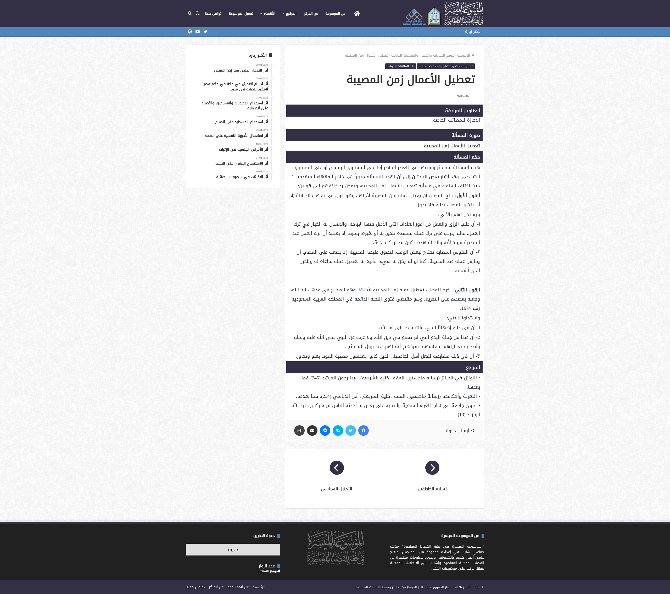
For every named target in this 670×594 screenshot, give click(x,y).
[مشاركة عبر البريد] (312, 430)
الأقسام (269, 13)
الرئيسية (464, 55)
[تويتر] (350, 430)
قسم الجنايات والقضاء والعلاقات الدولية (422, 55)
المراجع (291, 13)
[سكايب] (338, 430)
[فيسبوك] (363, 430)
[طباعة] (299, 430)
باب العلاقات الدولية (400, 66)
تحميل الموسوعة (241, 13)
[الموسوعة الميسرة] (443, 14)
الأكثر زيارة (473, 31)
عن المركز (311, 13)
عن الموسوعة (335, 13)
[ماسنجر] (325, 430)
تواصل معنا (213, 13)
